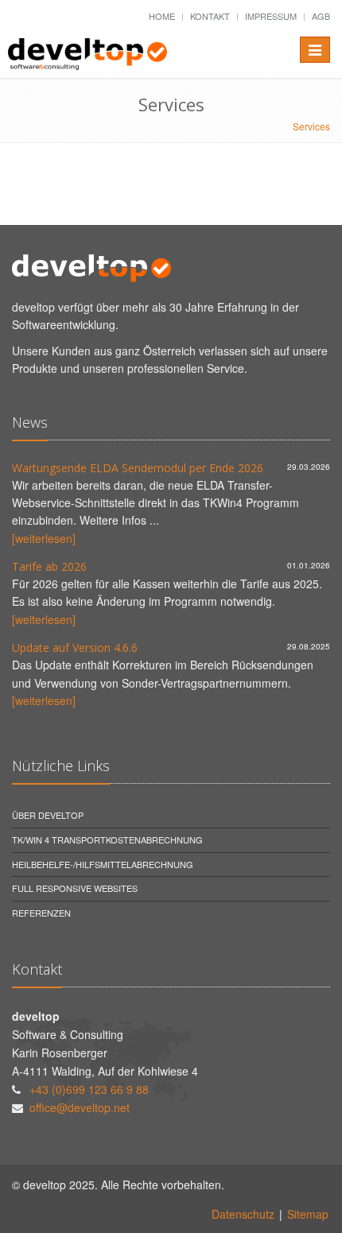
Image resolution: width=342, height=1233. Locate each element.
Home (162, 16)
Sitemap (307, 1214)
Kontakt (210, 16)
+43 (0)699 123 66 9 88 (89, 1089)
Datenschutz (243, 1214)
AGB (321, 16)
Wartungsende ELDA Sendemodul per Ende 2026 (137, 467)
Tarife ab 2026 (49, 566)
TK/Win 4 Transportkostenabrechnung (107, 839)
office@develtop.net (79, 1107)
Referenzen (41, 912)
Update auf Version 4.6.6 (75, 647)
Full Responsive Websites (75, 888)
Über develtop (48, 814)
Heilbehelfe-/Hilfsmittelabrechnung (102, 864)
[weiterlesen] (44, 538)
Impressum (271, 16)
